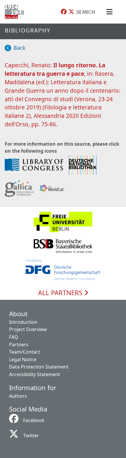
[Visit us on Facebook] (64, 12)
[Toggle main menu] (110, 11)
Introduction (23, 322)
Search (85, 11)
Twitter (31, 435)
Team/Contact (24, 352)
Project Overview (28, 329)
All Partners (61, 292)
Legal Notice (22, 359)
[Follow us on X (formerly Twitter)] (71, 12)
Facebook (34, 420)
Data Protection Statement (39, 367)
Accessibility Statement (34, 374)
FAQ (13, 337)
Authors (18, 396)
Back (19, 47)
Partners (18, 344)
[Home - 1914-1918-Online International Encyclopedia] (16, 11)
